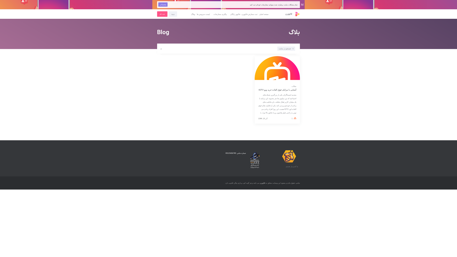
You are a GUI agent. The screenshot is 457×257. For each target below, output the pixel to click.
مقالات (294, 86)
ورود (172, 14)
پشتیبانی (163, 4)
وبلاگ (193, 14)
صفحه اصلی (263, 14)
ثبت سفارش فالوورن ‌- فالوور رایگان (243, 14)
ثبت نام (162, 14)
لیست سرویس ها (203, 14)
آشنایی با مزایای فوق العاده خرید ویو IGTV (277, 90)
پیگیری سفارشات (220, 14)
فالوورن (262, 183)
